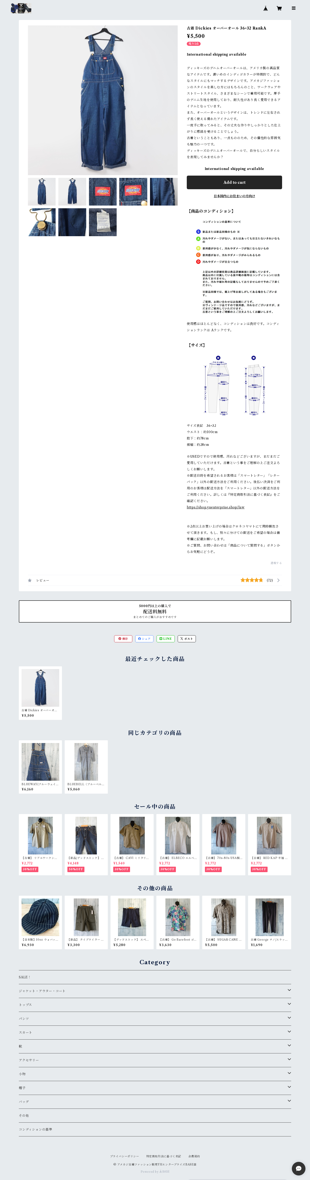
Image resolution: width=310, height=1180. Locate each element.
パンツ (24, 1019)
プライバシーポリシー (124, 1156)
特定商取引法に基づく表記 (163, 1156)
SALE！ (25, 977)
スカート (25, 1032)
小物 (22, 1074)
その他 (24, 1116)
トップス (25, 1005)
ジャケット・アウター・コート (42, 991)
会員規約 (194, 1156)
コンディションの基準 (35, 1129)
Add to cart (235, 182)
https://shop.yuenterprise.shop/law (216, 507)
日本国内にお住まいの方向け (234, 196)
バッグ (24, 1102)
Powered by (150, 1171)
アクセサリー (29, 1060)
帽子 (22, 1088)
